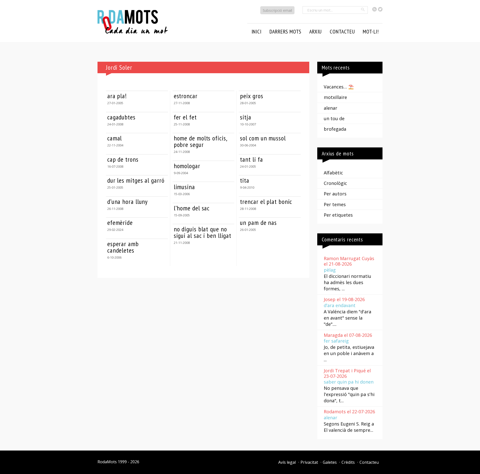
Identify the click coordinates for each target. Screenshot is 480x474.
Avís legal (287, 462)
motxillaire (335, 97)
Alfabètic (333, 173)
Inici (257, 31)
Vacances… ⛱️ (339, 87)
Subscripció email (277, 10)
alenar (330, 108)
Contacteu (369, 462)
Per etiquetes (338, 215)
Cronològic (335, 183)
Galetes (330, 462)
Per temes (335, 204)
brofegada (335, 129)
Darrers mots (286, 31)
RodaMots (107, 462)
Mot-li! (371, 31)
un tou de (334, 118)
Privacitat (309, 462)
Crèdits (348, 462)
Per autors (335, 194)
